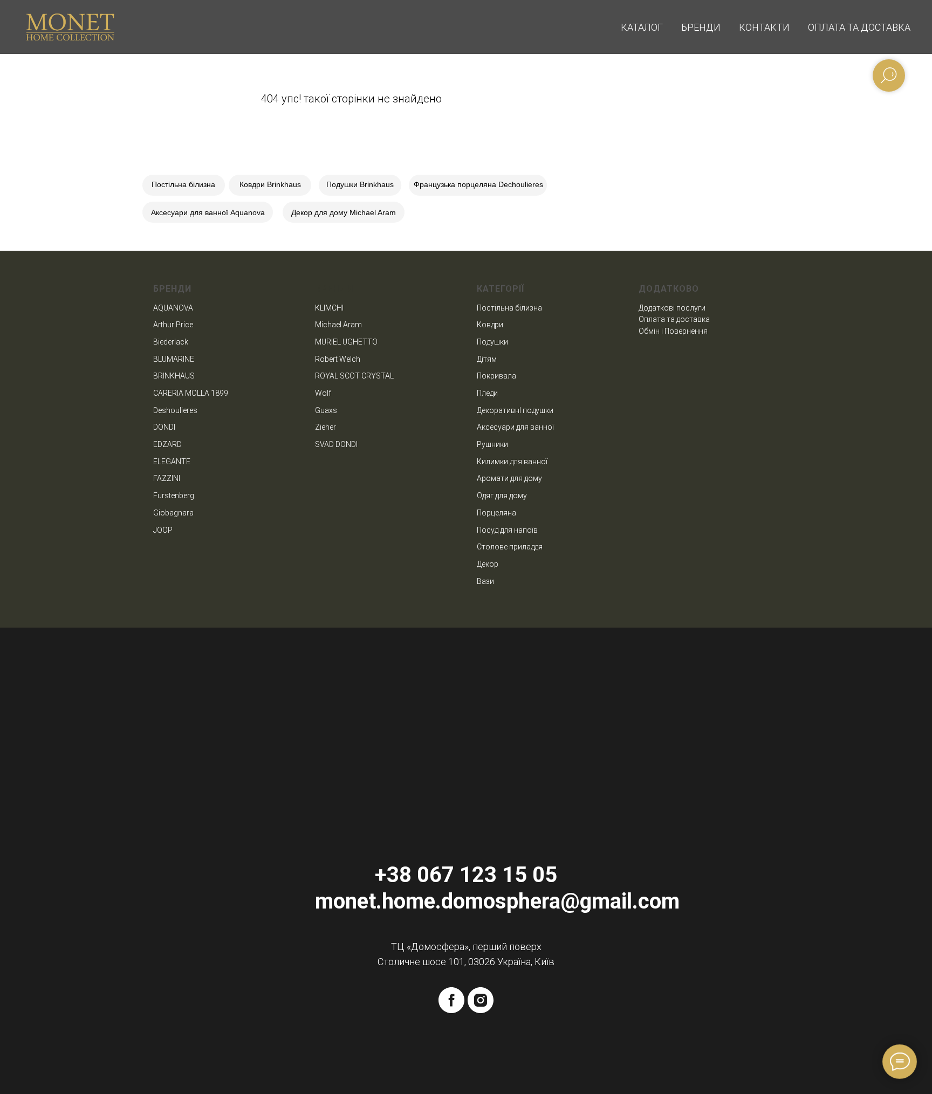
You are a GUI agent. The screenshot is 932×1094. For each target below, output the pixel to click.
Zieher (325, 427)
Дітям (487, 359)
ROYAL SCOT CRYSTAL (354, 375)
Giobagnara (173, 512)
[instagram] (481, 1000)
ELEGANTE (171, 461)
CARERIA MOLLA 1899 (190, 393)
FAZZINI (166, 478)
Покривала (496, 375)
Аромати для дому (509, 478)
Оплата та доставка (859, 27)
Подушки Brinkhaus (360, 184)
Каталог (642, 27)
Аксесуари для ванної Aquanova (208, 212)
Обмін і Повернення (673, 331)
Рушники (492, 444)
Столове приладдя (510, 546)
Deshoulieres (175, 410)
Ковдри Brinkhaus (270, 184)
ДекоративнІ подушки (515, 410)
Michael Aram (338, 324)
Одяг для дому (502, 495)
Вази (485, 581)
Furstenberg (173, 495)
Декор (487, 564)
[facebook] (451, 1000)
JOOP (163, 530)
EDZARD (167, 444)
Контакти (764, 27)
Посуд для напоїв (507, 530)
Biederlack (170, 342)
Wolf (323, 393)
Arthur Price (173, 324)
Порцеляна (496, 512)
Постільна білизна (183, 184)
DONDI (164, 427)
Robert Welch (337, 359)
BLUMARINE (173, 359)
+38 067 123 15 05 (466, 874)
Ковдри (490, 324)
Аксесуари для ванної (515, 427)
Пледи (487, 393)
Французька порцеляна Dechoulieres (478, 184)
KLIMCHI (329, 308)
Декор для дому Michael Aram (343, 212)
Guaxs (326, 410)
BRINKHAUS (174, 375)
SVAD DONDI (336, 444)
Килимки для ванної (512, 461)
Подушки (492, 342)
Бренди (701, 27)
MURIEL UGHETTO (346, 342)
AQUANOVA (173, 308)
